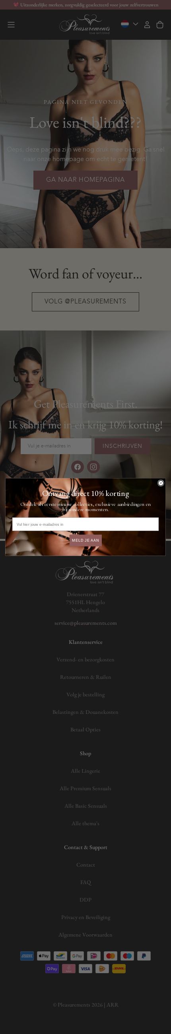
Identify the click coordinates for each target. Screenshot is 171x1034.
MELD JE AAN (85, 540)
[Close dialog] (160, 483)
